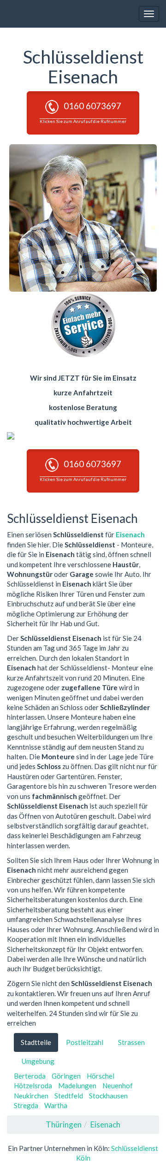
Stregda (26, 1105)
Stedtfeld (68, 1096)
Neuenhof (117, 1085)
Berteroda (30, 1076)
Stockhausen (108, 1096)
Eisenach (130, 534)
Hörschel (100, 1076)
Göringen (66, 1076)
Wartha (55, 1105)
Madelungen (77, 1085)
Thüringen (64, 1124)
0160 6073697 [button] (83, 112)
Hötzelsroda (33, 1085)
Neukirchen (31, 1096)
